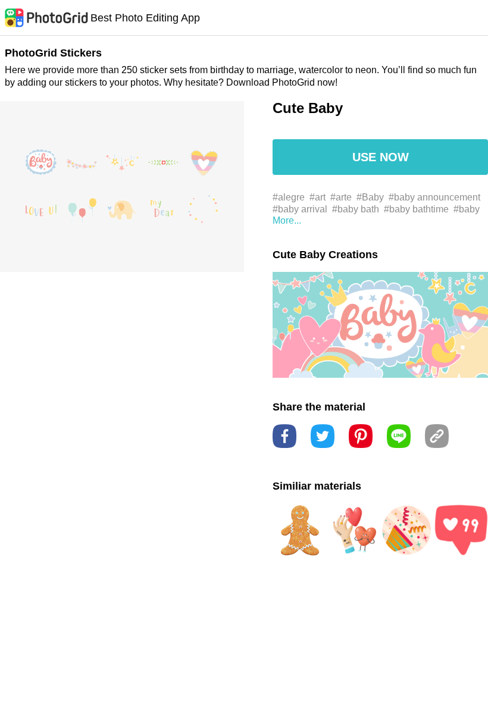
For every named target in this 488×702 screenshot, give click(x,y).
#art (317, 197)
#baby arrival (300, 209)
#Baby (370, 197)
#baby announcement (434, 197)
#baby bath (355, 209)
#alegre (289, 197)
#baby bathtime (416, 209)
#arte (341, 197)
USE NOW (380, 157)
